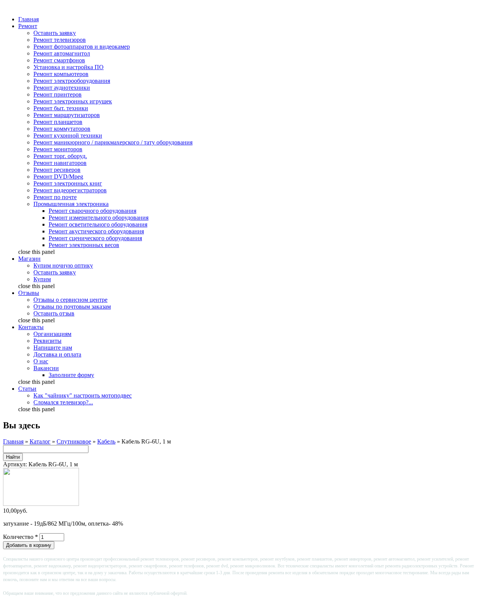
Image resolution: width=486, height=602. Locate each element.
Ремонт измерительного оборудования (98, 217)
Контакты (31, 327)
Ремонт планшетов (57, 122)
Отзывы (28, 293)
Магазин (29, 258)
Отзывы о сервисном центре (70, 299)
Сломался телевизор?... (63, 402)
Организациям (52, 334)
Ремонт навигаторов (60, 163)
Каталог (40, 441)
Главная (28, 19)
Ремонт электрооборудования (71, 81)
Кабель (106, 441)
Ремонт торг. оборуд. (60, 156)
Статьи (27, 388)
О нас (40, 361)
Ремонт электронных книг (67, 183)
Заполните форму (71, 375)
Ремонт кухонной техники (67, 135)
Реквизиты (47, 340)
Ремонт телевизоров (59, 39)
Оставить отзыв (53, 313)
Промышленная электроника (71, 204)
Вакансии (46, 368)
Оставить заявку (54, 33)
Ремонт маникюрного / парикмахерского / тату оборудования (113, 142)
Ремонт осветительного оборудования (98, 224)
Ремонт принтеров (57, 94)
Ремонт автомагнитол (61, 53)
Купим (42, 279)
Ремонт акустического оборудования (96, 231)
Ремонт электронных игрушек (72, 101)
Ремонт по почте (55, 197)
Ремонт (27, 26)
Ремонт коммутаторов (61, 128)
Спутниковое (74, 441)
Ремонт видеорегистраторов (70, 190)
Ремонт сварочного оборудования (92, 211)
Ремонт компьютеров (60, 74)
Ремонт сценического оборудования (95, 238)
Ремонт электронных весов (84, 245)
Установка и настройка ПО (68, 67)
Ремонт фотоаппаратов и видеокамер (81, 46)
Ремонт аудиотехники (61, 87)
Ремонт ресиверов (56, 169)
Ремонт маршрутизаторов (66, 115)
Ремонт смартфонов (59, 60)
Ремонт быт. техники (60, 108)
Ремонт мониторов (57, 149)
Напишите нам (52, 347)
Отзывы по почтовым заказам (72, 306)
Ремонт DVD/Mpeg (58, 176)
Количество (20, 537)
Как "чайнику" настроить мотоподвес (82, 395)
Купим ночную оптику (63, 265)
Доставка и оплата (57, 354)
